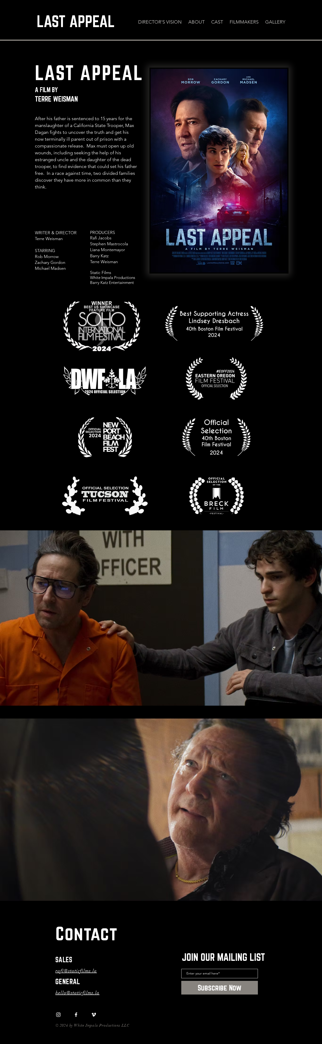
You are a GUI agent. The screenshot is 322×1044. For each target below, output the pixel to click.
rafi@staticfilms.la (76, 971)
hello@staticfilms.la (77, 993)
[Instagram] (58, 1015)
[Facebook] (76, 1015)
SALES (63, 960)
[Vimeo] (94, 1015)
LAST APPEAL (76, 21)
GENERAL (67, 982)
